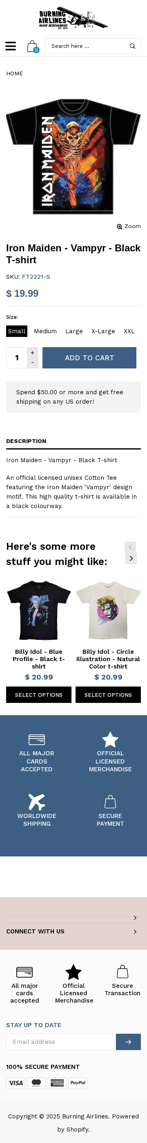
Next (131, 558)
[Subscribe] (128, 1042)
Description (26, 441)
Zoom (133, 226)
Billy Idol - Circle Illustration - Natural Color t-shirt (108, 659)
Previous (130, 547)
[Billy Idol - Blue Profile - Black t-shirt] (38, 610)
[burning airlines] (73, 18)
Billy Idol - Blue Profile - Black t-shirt (39, 659)
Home (14, 73)
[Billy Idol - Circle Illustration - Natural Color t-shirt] (108, 610)
